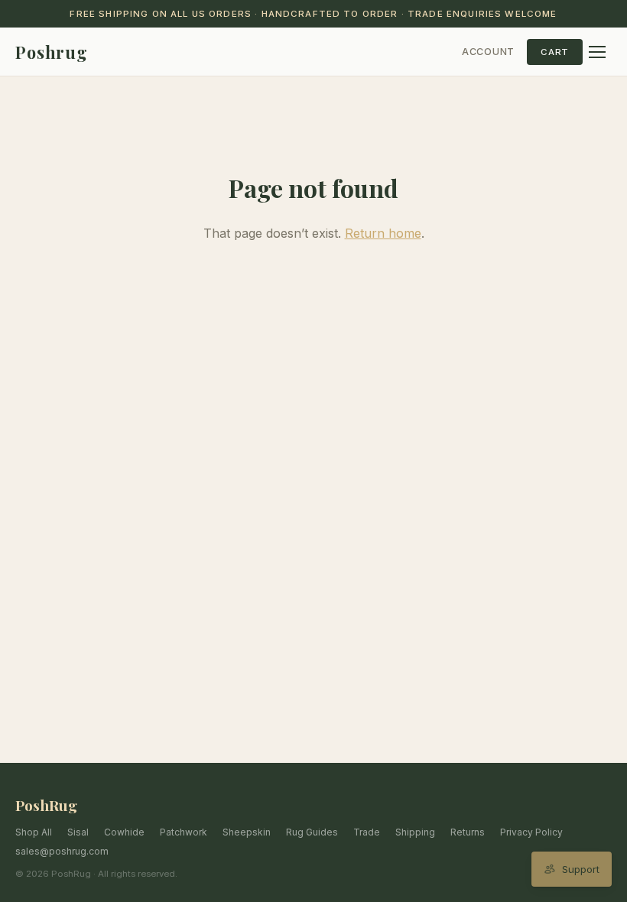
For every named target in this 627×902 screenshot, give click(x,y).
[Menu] (597, 52)
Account (488, 51)
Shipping (415, 832)
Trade (366, 832)
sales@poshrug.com (62, 851)
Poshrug (51, 52)
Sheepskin (247, 832)
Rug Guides (312, 832)
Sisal (78, 832)
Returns (467, 832)
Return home (383, 233)
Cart (555, 52)
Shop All (33, 832)
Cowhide (124, 832)
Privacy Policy (531, 832)
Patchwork (183, 832)
